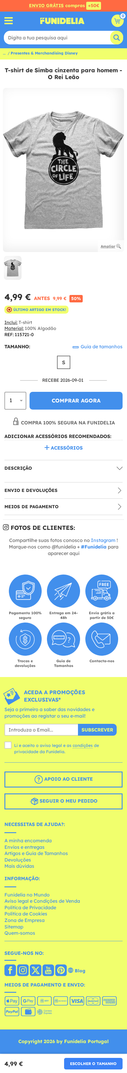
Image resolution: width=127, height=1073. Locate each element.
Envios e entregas (24, 847)
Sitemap (13, 927)
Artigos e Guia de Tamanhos (36, 853)
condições (83, 745)
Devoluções (17, 860)
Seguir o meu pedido (67, 801)
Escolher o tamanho (93, 1063)
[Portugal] (10, 970)
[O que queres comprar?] (8, 20)
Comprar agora (76, 400)
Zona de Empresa (24, 920)
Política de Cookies (25, 914)
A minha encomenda (28, 840)
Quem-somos (19, 933)
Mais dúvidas (19, 866)
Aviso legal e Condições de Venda (42, 901)
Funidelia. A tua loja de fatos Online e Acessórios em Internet (62, 20)
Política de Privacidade (30, 907)
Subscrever (97, 730)
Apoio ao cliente (68, 779)
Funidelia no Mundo (27, 895)
